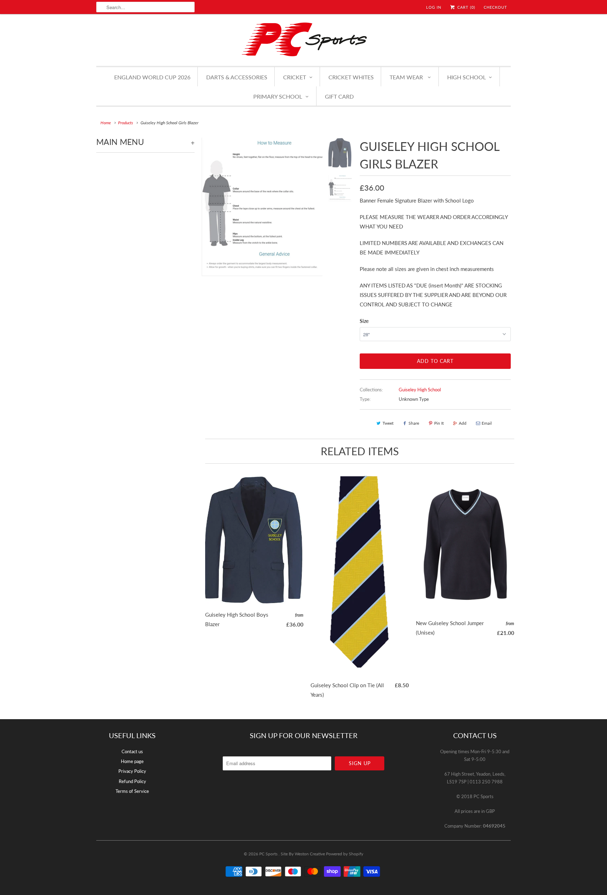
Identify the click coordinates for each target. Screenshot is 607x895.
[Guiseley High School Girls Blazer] (262, 207)
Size (364, 321)
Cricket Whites (351, 77)
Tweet (388, 423)
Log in (433, 7)
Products (125, 122)
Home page (132, 761)
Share (414, 423)
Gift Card (339, 96)
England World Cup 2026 (152, 77)
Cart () (465, 7)
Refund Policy (132, 781)
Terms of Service (132, 791)
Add (462, 423)
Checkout (495, 7)
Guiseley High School (420, 389)
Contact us (132, 751)
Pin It (439, 423)
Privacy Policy (132, 771)
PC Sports (269, 853)
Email (487, 423)
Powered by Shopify (344, 853)
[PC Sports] (303, 39)
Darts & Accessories (236, 77)
